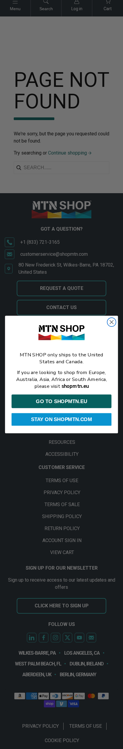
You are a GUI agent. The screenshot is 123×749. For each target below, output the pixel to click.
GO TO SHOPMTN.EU (61, 401)
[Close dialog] (111, 322)
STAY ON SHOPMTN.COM (61, 419)
